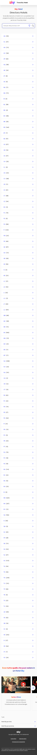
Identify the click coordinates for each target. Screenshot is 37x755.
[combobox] (15, 25)
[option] (16, 693)
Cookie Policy (13, 738)
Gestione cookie (22, 738)
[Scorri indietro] (4, 689)
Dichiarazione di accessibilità (18, 742)
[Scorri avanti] (33, 689)
